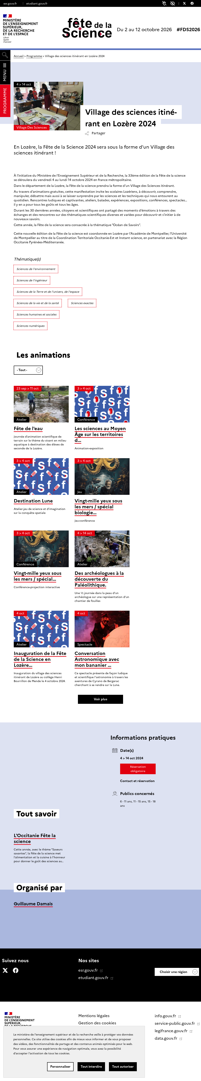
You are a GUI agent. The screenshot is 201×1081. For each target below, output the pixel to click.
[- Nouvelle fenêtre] (186, 4)
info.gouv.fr (166, 1016)
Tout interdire (91, 1066)
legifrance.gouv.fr (171, 1030)
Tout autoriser (123, 1066)
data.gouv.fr (166, 1038)
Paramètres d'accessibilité (172, 3)
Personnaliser (60, 1066)
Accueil (19, 56)
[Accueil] (28, 28)
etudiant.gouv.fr (36, 3)
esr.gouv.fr (10, 3)
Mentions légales (94, 1015)
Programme (34, 56)
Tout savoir (101, 876)
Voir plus (100, 699)
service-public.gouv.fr (175, 1023)
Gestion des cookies (97, 1023)
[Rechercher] (5, 55)
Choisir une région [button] (173, 972)
